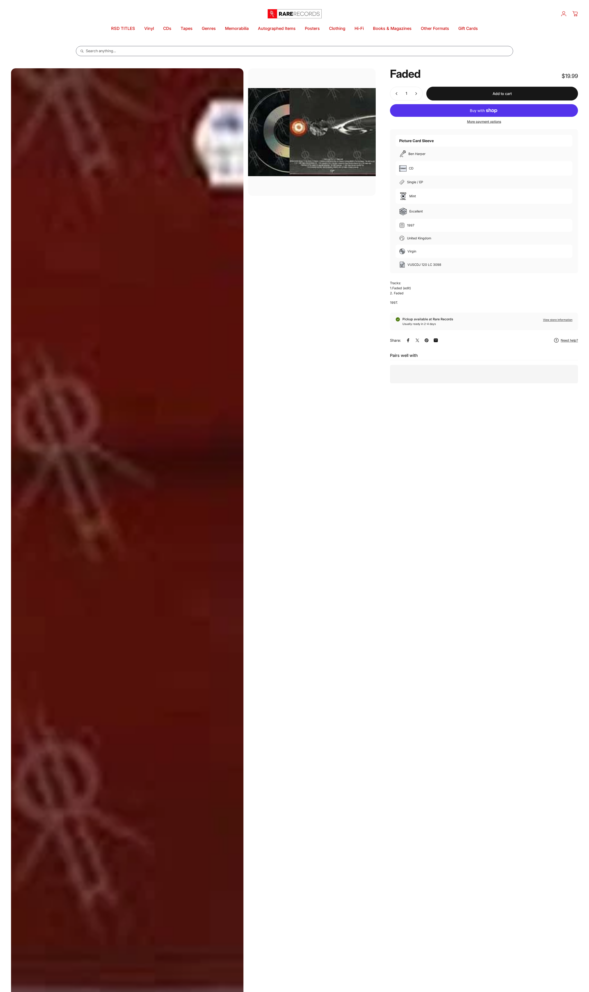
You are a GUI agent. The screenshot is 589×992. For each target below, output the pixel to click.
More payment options (484, 121)
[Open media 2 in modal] (312, 132)
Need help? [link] (569, 340)
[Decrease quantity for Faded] (395, 93)
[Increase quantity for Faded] (417, 93)
